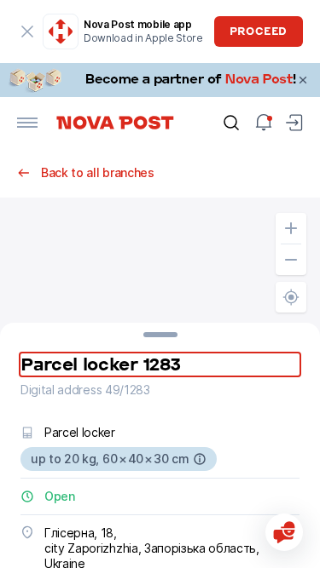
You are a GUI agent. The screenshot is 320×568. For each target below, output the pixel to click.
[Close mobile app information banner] (27, 31)
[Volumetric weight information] (200, 459)
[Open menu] (27, 123)
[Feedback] (284, 532)
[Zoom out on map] (291, 259)
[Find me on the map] (291, 297)
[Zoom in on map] (291, 228)
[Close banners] (303, 80)
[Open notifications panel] (263, 122)
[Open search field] (231, 122)
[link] (160, 80)
